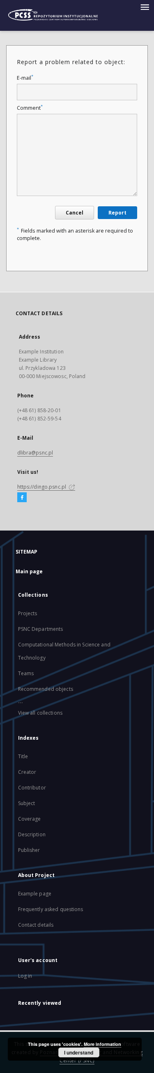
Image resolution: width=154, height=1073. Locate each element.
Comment (30, 107)
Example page (34, 893)
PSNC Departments (40, 628)
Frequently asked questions (50, 909)
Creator (27, 771)
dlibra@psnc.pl (35, 452)
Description (32, 834)
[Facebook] (22, 497)
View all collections (40, 712)
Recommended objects (45, 688)
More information (102, 1044)
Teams (26, 673)
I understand (78, 1052)
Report (117, 212)
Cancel (74, 212)
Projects (27, 613)
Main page (29, 571)
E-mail (25, 77)
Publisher (29, 850)
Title (23, 756)
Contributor (32, 787)
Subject (26, 803)
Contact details (36, 924)
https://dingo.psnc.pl (42, 486)
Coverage (29, 818)
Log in (25, 975)
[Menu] (144, 6)
